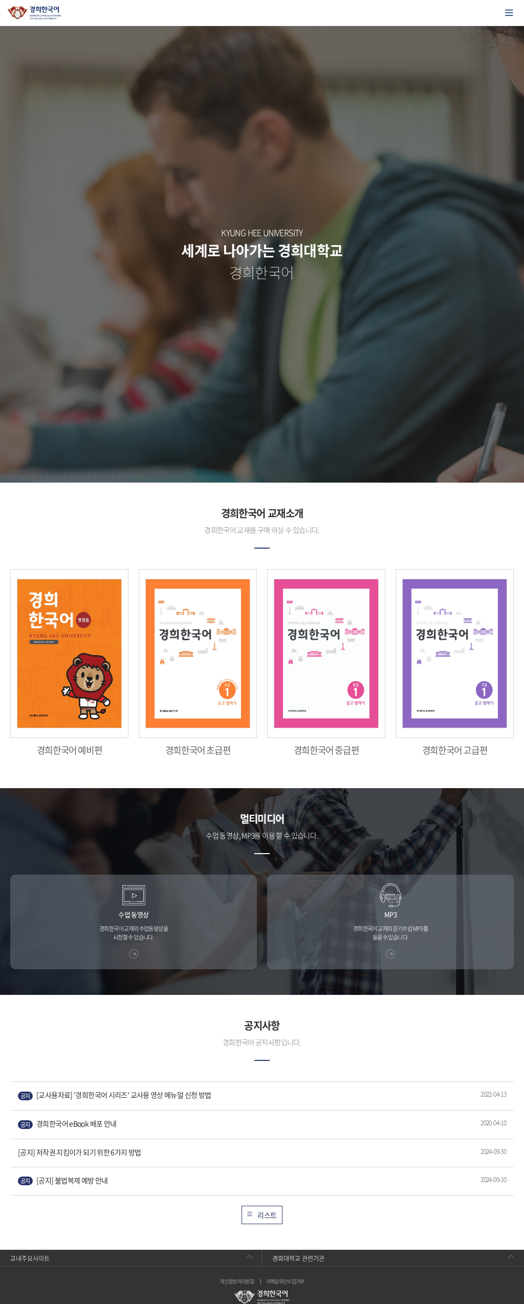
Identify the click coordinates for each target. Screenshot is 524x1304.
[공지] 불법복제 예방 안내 (64, 1180)
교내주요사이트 (30, 1258)
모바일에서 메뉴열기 (509, 12)
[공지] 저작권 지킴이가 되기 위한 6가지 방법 (79, 1152)
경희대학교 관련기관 (298, 1258)
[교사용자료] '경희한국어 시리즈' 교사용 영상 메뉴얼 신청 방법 (115, 1095)
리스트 (266, 1215)
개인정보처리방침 (237, 1281)
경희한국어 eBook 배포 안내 (68, 1123)
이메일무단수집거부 (285, 1281)
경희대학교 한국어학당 (34, 12)
